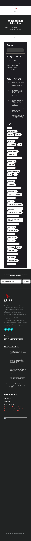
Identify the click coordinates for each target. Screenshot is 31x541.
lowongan (11, 234)
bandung (10, 134)
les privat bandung (13, 216)
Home (6, 27)
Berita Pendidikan (12, 61)
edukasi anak (11, 144)
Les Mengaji (11, 197)
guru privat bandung (13, 171)
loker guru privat (12, 230)
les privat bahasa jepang (14, 212)
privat (19, 247)
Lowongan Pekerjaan (13, 65)
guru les (10, 147)
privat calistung (12, 254)
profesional (11, 257)
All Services (15, 27)
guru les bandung (12, 151)
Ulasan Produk (11, 70)
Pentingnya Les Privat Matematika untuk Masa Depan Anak (18, 84)
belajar (18, 134)
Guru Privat (11, 167)
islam (9, 174)
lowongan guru (12, 237)
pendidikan (11, 247)
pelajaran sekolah (13, 244)
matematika (11, 240)
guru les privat (12, 154)
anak (9, 127)
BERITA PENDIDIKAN (13, 339)
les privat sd (11, 227)
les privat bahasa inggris (15, 204)
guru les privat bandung (14, 157)
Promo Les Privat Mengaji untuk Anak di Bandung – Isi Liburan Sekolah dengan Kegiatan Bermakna (17, 102)
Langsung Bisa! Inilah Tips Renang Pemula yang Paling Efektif (18, 116)
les (15, 174)
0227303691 (7, 401)
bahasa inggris (12, 131)
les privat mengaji (13, 224)
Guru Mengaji (11, 161)
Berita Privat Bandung (13, 63)
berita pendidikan (12, 137)
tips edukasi (11, 264)
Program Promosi (12, 67)
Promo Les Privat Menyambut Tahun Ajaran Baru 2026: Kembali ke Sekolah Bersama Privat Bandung (17, 92)
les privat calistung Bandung (13, 220)
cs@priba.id (7, 398)
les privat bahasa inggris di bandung (15, 208)
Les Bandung (11, 184)
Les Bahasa (11, 181)
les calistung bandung (14, 187)
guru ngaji (11, 164)
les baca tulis (11, 177)
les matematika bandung (14, 194)
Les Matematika (12, 191)
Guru (20, 144)
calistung (10, 141)
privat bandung (12, 250)
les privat (10, 201)
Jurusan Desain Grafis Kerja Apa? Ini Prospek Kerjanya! (18, 110)
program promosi (12, 260)
